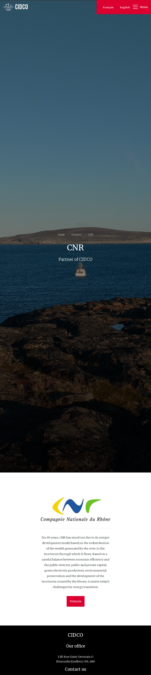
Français (108, 7)
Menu (144, 7)
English (125, 7)
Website (76, 601)
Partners (76, 234)
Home (61, 234)
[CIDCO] (15, 7)
